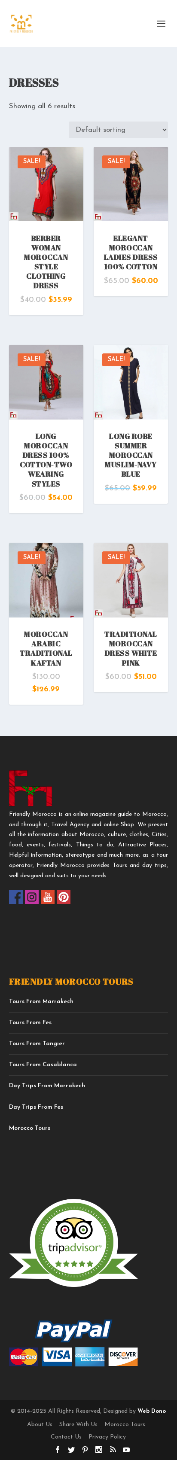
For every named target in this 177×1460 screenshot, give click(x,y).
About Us (39, 1424)
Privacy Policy (107, 1437)
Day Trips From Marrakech (47, 1086)
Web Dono (151, 1411)
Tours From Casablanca (43, 1065)
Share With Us (78, 1424)
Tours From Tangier (37, 1043)
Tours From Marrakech (41, 1001)
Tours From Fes (30, 1022)
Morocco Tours (29, 1128)
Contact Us (66, 1437)
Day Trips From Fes (36, 1107)
